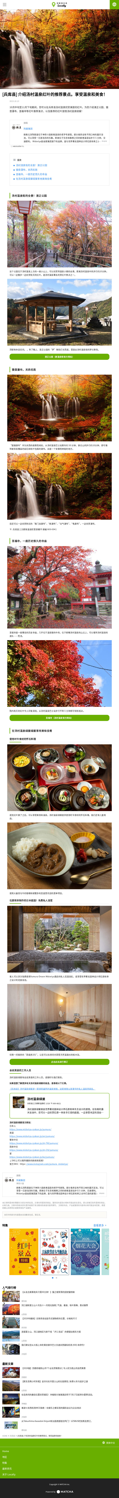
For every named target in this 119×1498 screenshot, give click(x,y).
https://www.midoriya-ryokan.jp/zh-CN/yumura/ (34, 1149)
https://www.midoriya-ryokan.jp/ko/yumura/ (32, 1156)
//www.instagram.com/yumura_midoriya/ (47, 1163)
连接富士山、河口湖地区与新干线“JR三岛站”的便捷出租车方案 (51, 1331)
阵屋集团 (28, 128)
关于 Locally (8, 1474)
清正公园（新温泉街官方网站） (59, 356)
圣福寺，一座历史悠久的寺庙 (31, 174)
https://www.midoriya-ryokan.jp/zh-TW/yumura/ (34, 1143)
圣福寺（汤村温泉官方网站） (59, 717)
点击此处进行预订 (59, 1061)
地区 (4, 1457)
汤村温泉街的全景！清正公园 (31, 165)
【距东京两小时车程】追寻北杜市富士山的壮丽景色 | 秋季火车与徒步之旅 (54, 1381)
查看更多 (99, 1225)
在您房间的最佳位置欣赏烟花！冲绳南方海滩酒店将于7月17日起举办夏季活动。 (57, 1394)
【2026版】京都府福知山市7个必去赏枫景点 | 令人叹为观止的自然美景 (53, 1368)
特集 (4, 1462)
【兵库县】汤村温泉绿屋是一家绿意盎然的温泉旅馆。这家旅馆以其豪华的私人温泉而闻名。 (52, 1088)
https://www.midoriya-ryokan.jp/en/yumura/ (32, 1136)
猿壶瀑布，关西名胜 (26, 169)
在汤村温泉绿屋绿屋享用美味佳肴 (34, 178)
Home (5, 1451)
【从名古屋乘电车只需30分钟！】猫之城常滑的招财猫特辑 (48, 1291)
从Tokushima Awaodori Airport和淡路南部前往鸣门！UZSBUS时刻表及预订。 (57, 1421)
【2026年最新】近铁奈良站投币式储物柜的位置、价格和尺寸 (49, 1318)
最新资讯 (7, 1468)
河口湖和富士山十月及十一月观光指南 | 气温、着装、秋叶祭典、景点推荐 (54, 1305)
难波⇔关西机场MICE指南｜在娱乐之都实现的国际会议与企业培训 (51, 1407)
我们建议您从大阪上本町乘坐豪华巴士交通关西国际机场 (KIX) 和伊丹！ (53, 1344)
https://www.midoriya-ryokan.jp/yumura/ (30, 1129)
